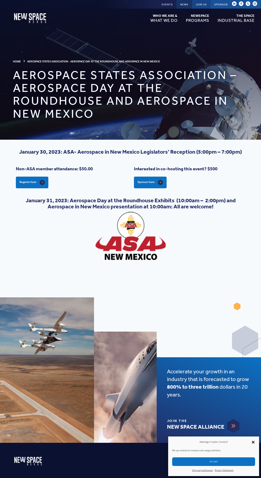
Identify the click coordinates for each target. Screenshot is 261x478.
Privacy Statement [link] (224, 470)
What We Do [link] (164, 18)
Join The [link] (177, 421)
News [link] (184, 4)
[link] (31, 24)
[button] (253, 442)
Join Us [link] (201, 4)
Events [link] (167, 4)
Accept (214, 461)
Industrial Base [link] (236, 18)
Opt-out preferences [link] (202, 470)
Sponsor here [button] (146, 182)
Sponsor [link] (221, 4)
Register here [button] (27, 182)
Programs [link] (197, 18)
